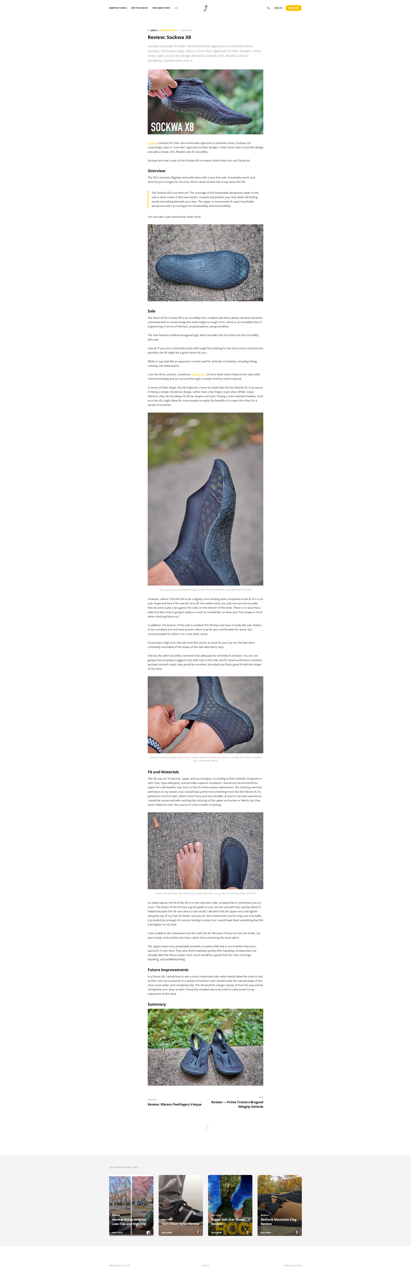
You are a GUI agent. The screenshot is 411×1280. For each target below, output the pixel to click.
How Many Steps (161, 8)
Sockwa (152, 143)
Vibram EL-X (198, 374)
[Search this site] (268, 8)
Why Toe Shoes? (139, 8)
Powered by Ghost (293, 1265)
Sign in (278, 8)
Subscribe (293, 8)
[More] (176, 8)
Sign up (205, 1265)
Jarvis (154, 30)
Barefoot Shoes (118, 8)
